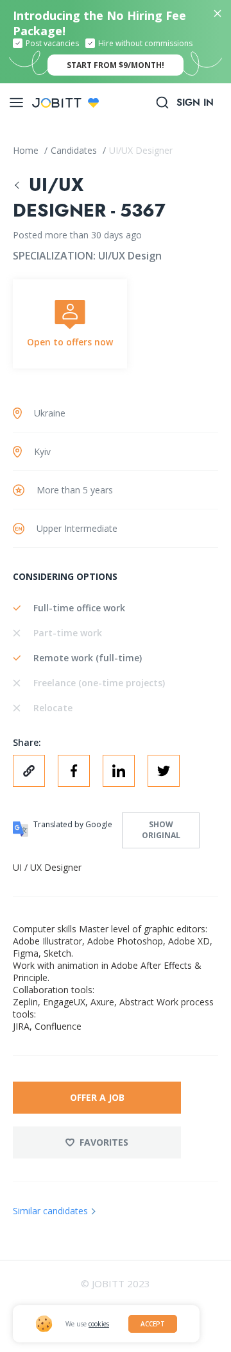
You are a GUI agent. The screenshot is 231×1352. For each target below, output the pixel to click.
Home (27, 150)
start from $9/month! (115, 65)
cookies (99, 1323)
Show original (161, 830)
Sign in (195, 102)
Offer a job (97, 1097)
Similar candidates (50, 1211)
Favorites (104, 1142)
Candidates (75, 150)
